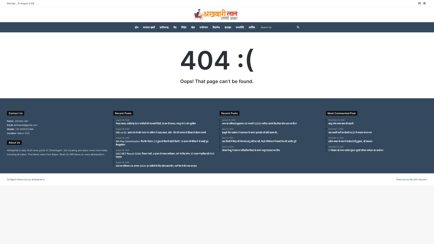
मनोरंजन (204, 27)
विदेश (183, 27)
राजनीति (240, 27)
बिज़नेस (216, 27)
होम (136, 27)
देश (174, 27)
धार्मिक (252, 27)
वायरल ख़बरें (149, 27)
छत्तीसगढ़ (164, 27)
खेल (193, 27)
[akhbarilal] (217, 15)
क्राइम (228, 27)
